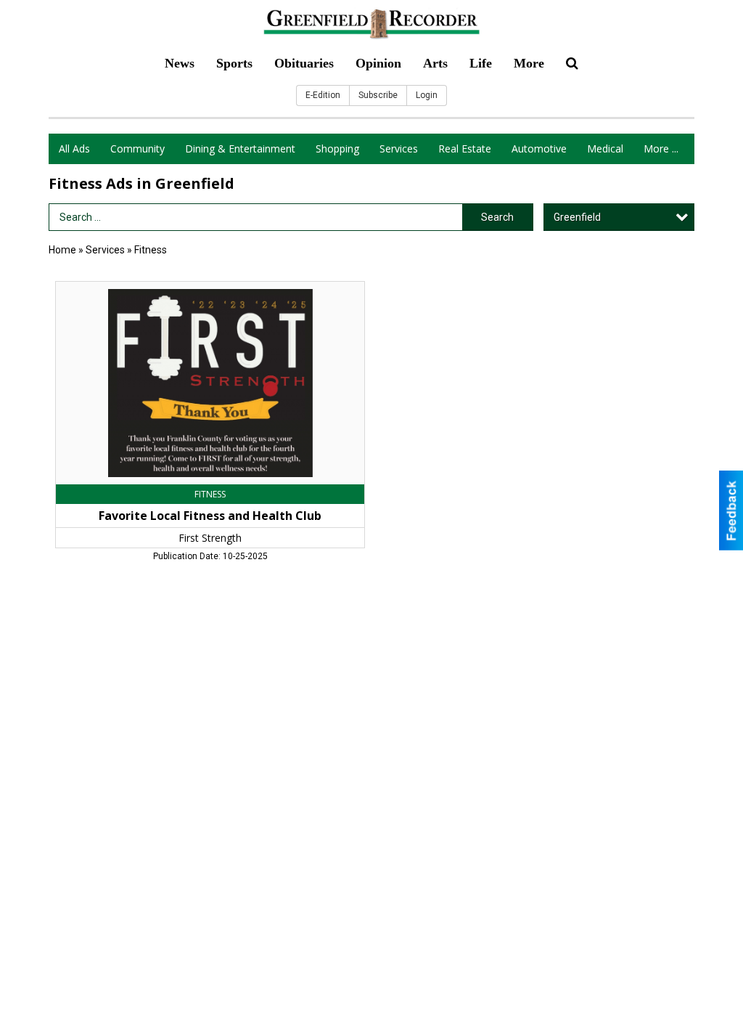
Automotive (539, 148)
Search (497, 217)
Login (427, 95)
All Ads (74, 148)
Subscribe (378, 95)
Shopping (337, 148)
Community (137, 148)
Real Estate (464, 148)
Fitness (150, 250)
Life (480, 63)
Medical (605, 148)
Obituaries (304, 63)
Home (62, 250)
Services (398, 148)
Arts (435, 63)
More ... (661, 148)
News (179, 63)
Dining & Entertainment (240, 148)
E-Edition (322, 95)
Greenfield (577, 217)
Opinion (378, 63)
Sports (234, 63)
